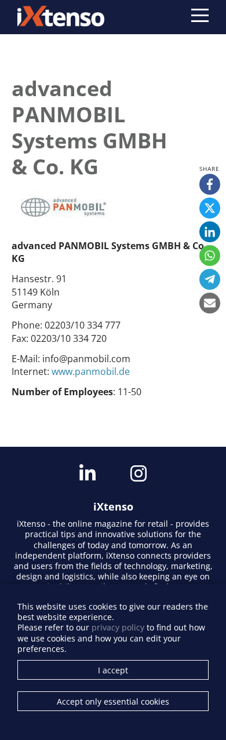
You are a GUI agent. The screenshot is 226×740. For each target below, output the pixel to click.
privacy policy (118, 627)
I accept (113, 670)
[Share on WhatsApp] (209, 255)
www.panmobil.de (91, 371)
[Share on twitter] (209, 208)
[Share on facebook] (209, 184)
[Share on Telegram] (209, 279)
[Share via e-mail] (209, 303)
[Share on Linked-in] (209, 231)
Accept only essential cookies (113, 701)
